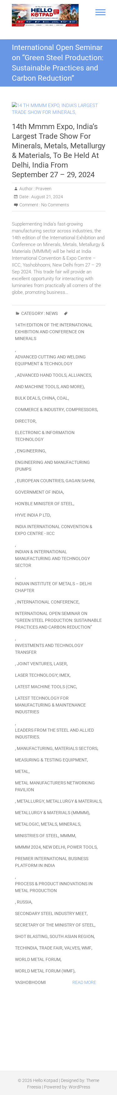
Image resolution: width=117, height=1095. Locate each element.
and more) (72, 386)
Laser (60, 663)
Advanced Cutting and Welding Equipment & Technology (50, 360)
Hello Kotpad (45, 1080)
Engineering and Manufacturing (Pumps (52, 466)
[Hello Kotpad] (45, 15)
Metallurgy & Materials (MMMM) (52, 812)
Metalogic (27, 824)
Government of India (39, 492)
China (48, 398)
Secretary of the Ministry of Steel (55, 924)
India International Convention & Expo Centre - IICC (53, 530)
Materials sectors (76, 748)
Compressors (81, 409)
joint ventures (34, 663)
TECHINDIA (26, 947)
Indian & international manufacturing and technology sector (52, 558)
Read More (84, 982)
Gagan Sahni (80, 480)
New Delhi (54, 847)
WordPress (79, 1086)
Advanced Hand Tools (41, 375)
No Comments (55, 204)
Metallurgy (30, 801)
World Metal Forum (38, 959)
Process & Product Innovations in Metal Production (54, 887)
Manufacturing (35, 748)
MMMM (67, 835)
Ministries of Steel (36, 835)
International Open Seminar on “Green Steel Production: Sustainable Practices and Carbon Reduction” (58, 620)
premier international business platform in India (51, 862)
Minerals (69, 824)
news (52, 313)
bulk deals (27, 398)
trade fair (50, 947)
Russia (24, 902)
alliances (79, 375)
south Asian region (72, 936)
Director (25, 421)
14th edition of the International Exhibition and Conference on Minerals (54, 331)
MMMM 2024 (28, 847)
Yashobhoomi (30, 982)
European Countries (40, 480)
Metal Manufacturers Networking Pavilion (55, 786)
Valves (72, 947)
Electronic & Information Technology (45, 436)
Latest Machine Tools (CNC (45, 686)
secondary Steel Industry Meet (51, 913)
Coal (62, 398)
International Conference (48, 601)
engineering (31, 450)
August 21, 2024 (46, 196)
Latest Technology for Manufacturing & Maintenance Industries (50, 705)
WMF (86, 947)
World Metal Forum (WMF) (45, 970)
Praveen (43, 188)
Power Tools (82, 847)
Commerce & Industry (39, 409)
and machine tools (37, 386)
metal (22, 771)
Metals (49, 824)
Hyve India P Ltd (32, 515)
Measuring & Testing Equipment (51, 759)
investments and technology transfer (49, 649)
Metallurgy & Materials (73, 801)
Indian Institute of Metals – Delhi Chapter (53, 587)
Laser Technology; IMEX (42, 675)
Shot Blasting (31, 936)
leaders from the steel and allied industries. (54, 733)
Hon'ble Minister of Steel (44, 503)
